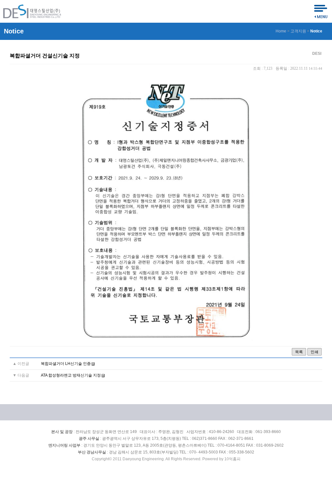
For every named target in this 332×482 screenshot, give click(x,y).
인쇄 (314, 352)
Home (281, 31)
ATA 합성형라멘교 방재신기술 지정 (71, 375)
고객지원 (298, 31)
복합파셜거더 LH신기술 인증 (66, 363)
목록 (299, 352)
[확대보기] (166, 340)
